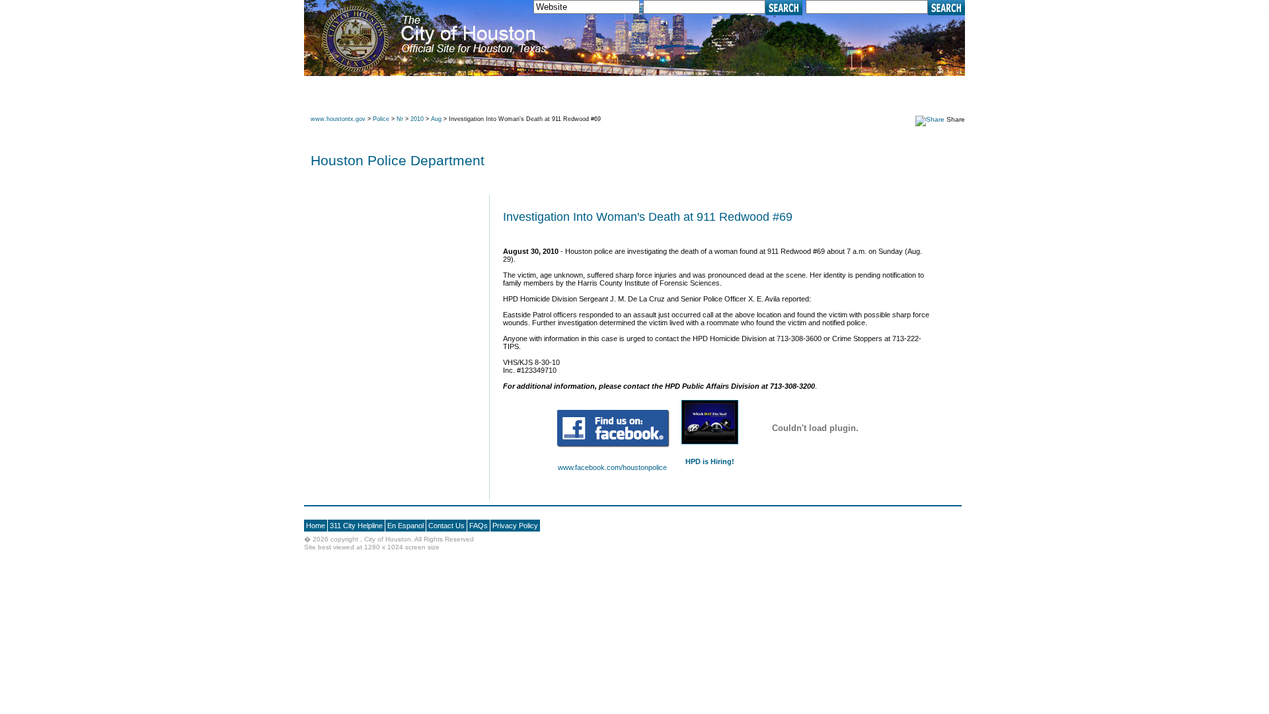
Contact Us (446, 526)
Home (315, 526)
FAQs (478, 526)
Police (381, 119)
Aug (436, 119)
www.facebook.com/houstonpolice (612, 467)
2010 (417, 119)
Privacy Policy (515, 526)
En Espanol (405, 526)
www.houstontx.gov (338, 119)
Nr (400, 119)
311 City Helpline (356, 526)
